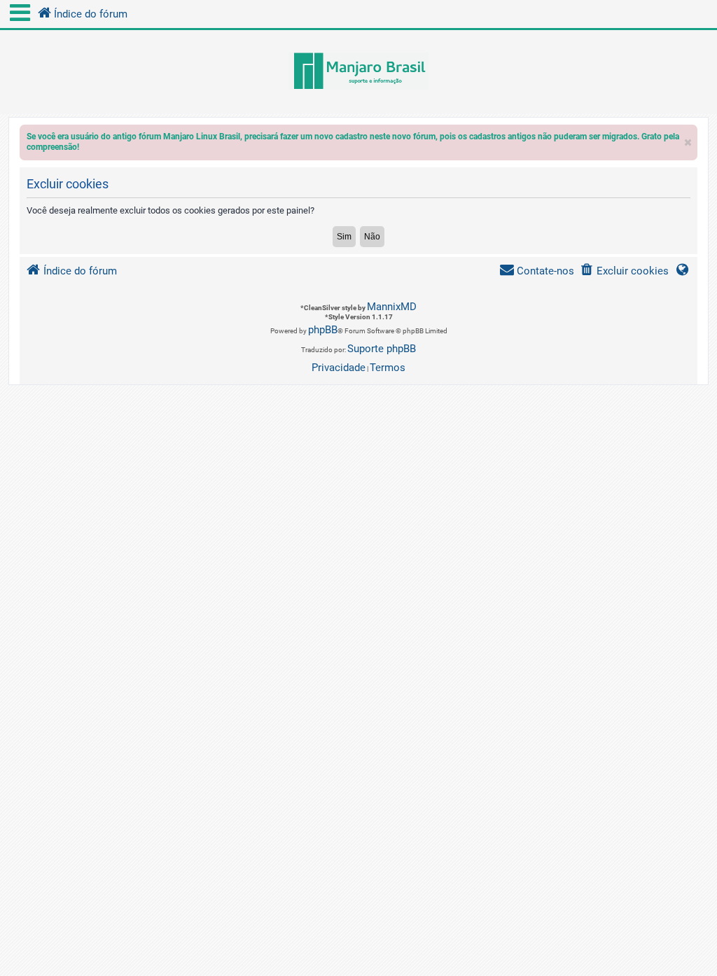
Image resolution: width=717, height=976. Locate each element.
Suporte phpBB (381, 348)
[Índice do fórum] (358, 72)
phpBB (322, 329)
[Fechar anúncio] (688, 139)
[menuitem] (624, 271)
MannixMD (392, 306)
